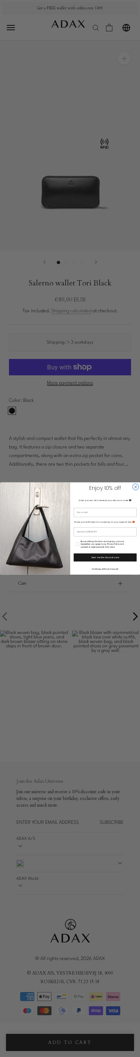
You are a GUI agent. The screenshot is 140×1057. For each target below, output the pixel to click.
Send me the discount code (105, 557)
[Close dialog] (135, 487)
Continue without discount (105, 568)
